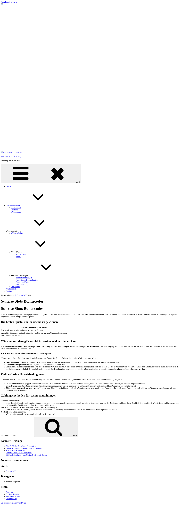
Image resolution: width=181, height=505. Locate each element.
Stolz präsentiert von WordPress (13, 503)
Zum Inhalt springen (9, 2)
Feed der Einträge (13, 494)
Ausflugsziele (11, 289)
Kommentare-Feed (13, 496)
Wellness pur (16, 212)
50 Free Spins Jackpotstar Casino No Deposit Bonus (26, 455)
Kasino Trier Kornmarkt (15, 450)
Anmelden (10, 492)
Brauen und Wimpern (24, 282)
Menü (78, 182)
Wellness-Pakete (17, 233)
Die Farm (14, 210)
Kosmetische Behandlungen (27, 280)
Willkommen (16, 208)
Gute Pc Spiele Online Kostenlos (19, 453)
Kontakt (9, 291)
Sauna (18, 257)
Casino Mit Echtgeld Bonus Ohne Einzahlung (24, 448)
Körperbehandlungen (24, 278)
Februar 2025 (11, 471)
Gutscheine (15, 287)
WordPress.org (11, 499)
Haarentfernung (22, 284)
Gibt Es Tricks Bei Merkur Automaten (21, 446)
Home (8, 186)
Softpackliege (21, 254)
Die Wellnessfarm (13, 205)
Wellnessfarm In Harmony (11, 156)
